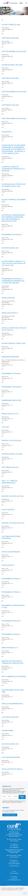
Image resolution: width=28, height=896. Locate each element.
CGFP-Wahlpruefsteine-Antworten (11, 537)
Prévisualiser (4, 420)
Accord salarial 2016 (10, 744)
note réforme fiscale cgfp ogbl (13, 691)
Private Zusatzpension (11, 552)
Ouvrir (3, 31)
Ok (25, 893)
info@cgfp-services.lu (16, 879)
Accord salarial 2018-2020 (12, 454)
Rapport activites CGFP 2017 (13, 496)
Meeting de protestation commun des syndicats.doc (12, 662)
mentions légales (19, 889)
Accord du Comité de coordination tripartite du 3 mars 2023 (13, 169)
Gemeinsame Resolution (11, 400)
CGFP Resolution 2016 (10, 717)
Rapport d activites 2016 (11, 440)
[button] (26, 3)
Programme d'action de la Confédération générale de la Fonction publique (13, 281)
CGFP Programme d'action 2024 (14, 92)
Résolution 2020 (8, 298)
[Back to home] (10, 3)
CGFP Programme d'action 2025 (14, 51)
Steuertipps (6, 132)
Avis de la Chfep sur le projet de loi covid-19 (14, 329)
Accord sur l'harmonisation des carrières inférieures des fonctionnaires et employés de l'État (13, 218)
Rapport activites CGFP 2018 (13, 523)
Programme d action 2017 (12, 387)
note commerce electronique (14, 676)
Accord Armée (7, 730)
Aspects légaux (18, 885)
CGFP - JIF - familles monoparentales (9, 482)
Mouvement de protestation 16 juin (13, 606)
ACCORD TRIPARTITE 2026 (11, 25)
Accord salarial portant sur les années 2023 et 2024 (13, 185)
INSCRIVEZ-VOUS (22, 797)
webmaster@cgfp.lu (15, 863)
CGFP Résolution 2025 (10, 38)
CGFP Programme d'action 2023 (14, 118)
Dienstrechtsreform (10, 357)
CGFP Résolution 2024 (10, 78)
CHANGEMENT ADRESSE (10, 815)
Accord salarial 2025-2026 (12, 65)
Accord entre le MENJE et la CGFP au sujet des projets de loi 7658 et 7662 (14, 263)
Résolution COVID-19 (10, 313)
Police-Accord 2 (8, 509)
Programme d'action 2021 (12, 234)
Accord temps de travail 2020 (13, 343)
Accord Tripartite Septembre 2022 (14, 201)
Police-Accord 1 (8, 565)
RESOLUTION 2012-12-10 (10, 414)
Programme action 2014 (11, 579)
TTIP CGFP (5, 427)
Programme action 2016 (11, 373)
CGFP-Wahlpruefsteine (11, 757)
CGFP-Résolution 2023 (10, 105)
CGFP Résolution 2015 (10, 467)
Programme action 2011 (11, 634)
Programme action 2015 (11, 621)
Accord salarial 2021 (10, 248)
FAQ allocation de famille (12, 769)
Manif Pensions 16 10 (10, 648)
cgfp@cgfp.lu (16, 847)
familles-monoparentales (12, 704)
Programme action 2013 (11, 592)
